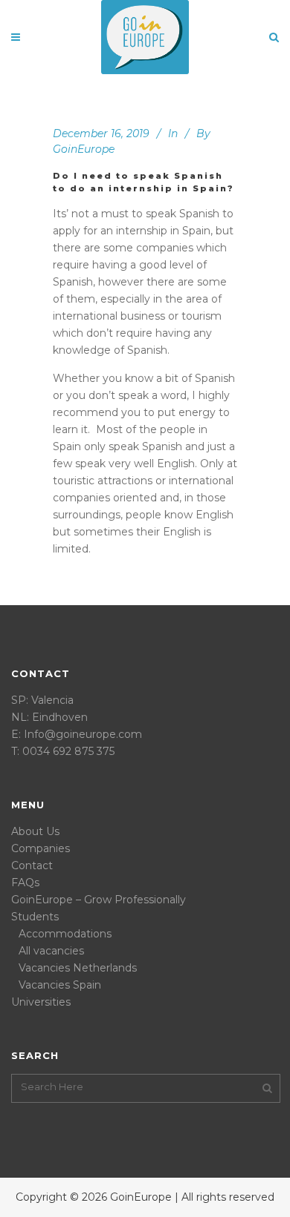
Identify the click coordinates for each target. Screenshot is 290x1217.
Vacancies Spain (60, 985)
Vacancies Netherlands (78, 967)
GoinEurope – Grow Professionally (98, 899)
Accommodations (65, 933)
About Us (35, 831)
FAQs (25, 882)
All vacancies (51, 950)
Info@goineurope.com (83, 734)
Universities (41, 1002)
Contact (32, 865)
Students (35, 916)
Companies (40, 848)
